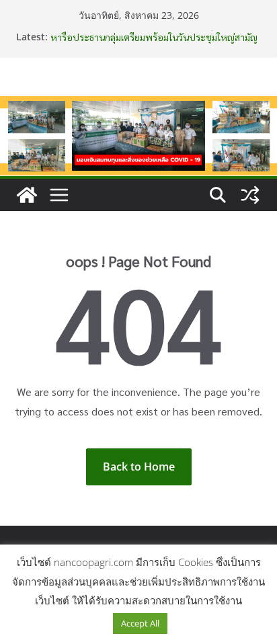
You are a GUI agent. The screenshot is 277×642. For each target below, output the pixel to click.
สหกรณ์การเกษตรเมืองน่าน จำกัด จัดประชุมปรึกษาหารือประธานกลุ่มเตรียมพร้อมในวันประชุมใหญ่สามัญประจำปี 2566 (154, 37)
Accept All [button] (140, 623)
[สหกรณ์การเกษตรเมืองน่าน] (138, 105)
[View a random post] (250, 195)
